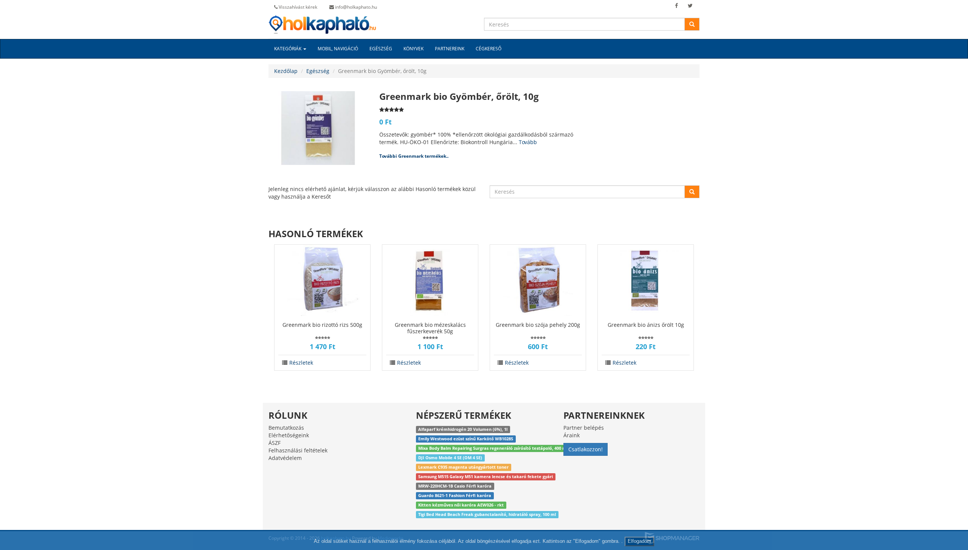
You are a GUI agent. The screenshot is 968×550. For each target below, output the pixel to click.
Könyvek (413, 48)
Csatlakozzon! (585, 449)
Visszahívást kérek (297, 7)
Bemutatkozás (286, 427)
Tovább (528, 142)
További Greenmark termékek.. (413, 156)
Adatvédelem (285, 457)
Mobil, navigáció (338, 48)
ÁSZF (274, 442)
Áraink (571, 435)
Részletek (301, 362)
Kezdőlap (286, 71)
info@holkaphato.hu (355, 7)
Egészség (380, 48)
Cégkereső (488, 48)
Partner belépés (583, 427)
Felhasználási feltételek (297, 450)
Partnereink (449, 48)
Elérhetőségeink (288, 435)
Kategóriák (288, 48)
